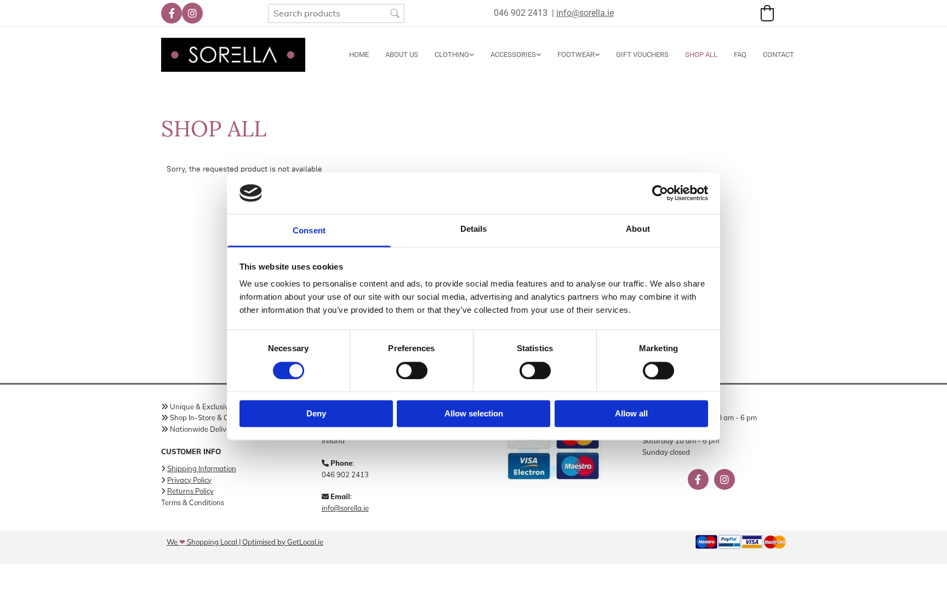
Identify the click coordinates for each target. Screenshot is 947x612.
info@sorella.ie (345, 508)
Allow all (631, 414)
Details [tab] (473, 229)
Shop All (701, 54)
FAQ (740, 54)
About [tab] (638, 229)
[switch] (411, 370)
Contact (778, 54)
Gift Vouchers (642, 54)
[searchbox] (336, 13)
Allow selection (473, 414)
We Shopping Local (202, 541)
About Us (401, 54)
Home (359, 54)
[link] (446, 55)
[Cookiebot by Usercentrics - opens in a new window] (660, 193)
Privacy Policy (189, 480)
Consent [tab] (309, 231)
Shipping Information (201, 468)
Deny (316, 414)
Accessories (513, 54)
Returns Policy (190, 491)
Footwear (576, 54)
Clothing (452, 54)
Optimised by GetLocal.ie (282, 541)
